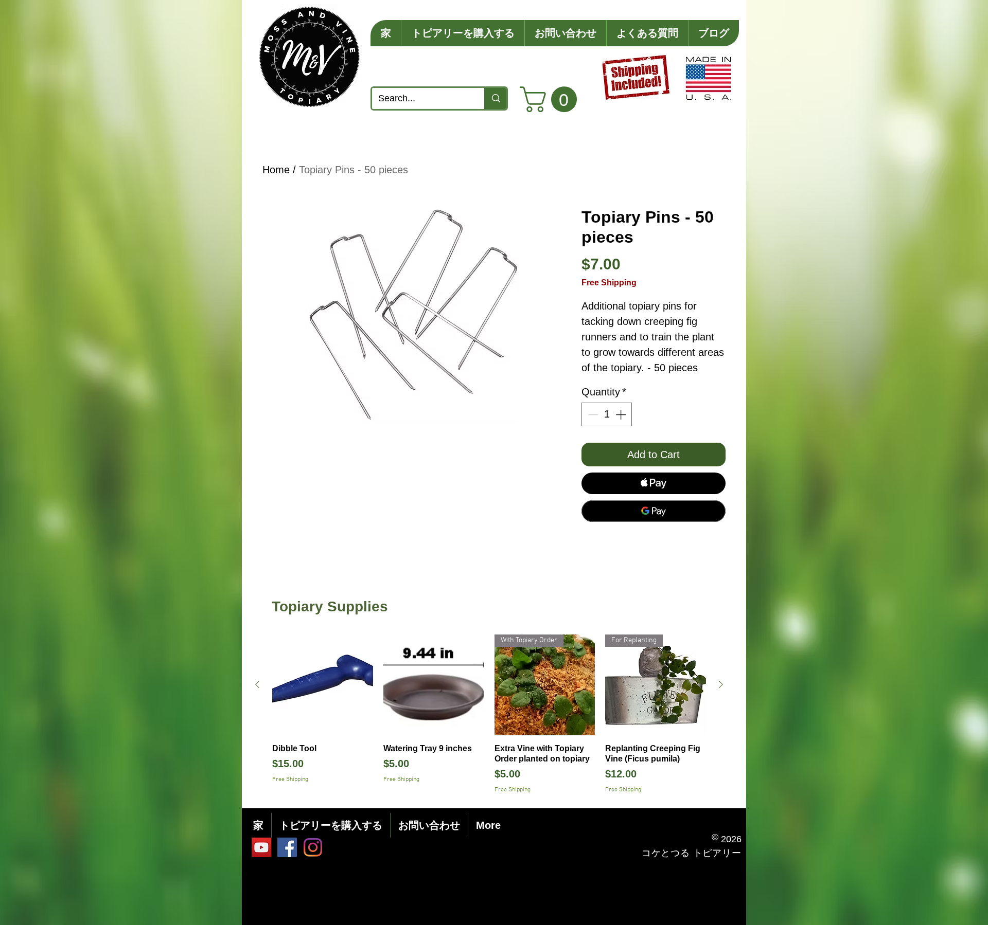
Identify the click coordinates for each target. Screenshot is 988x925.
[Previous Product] (257, 684)
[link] (551, 99)
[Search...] (495, 98)
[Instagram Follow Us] (313, 847)
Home (276, 169)
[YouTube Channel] (261, 847)
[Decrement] (592, 414)
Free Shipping (609, 282)
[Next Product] (721, 684)
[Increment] (621, 414)
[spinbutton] (607, 414)
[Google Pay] (653, 511)
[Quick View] (322, 684)
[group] (489, 714)
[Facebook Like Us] (287, 847)
